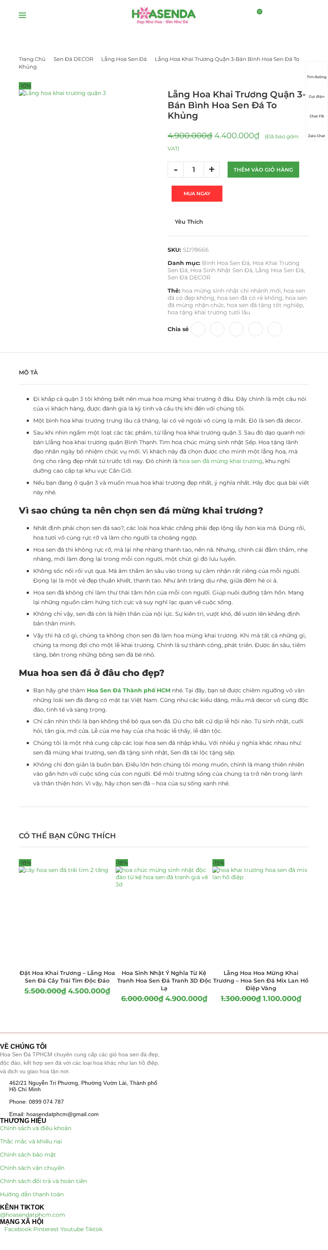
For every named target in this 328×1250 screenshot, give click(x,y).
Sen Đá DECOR (73, 59)
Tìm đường (316, 77)
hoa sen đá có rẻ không (249, 297)
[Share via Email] (275, 329)
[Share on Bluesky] (255, 329)
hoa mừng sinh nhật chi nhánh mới (231, 290)
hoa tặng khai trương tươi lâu (209, 312)
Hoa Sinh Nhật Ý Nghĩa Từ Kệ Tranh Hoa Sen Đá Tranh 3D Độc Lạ (164, 980)
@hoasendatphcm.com (32, 1214)
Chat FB (317, 116)
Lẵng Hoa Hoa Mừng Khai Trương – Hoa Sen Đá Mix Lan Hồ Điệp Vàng (260, 980)
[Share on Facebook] (198, 329)
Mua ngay (197, 193)
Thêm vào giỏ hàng (263, 169)
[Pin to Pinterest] (217, 329)
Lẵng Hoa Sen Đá (124, 59)
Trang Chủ (32, 59)
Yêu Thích (189, 221)
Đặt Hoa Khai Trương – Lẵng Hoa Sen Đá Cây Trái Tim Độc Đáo (67, 976)
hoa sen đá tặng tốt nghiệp (265, 305)
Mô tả (28, 372)
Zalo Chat (316, 135)
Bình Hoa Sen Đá (226, 263)
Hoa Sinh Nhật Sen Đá (221, 270)
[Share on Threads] (236, 329)
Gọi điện (316, 96)
